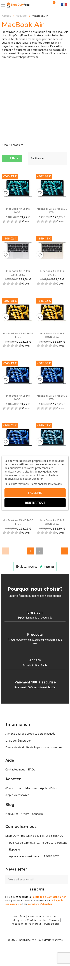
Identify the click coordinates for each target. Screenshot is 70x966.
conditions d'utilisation (40, 904)
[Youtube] (35, 950)
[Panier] (53, 4)
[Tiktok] (51, 950)
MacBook (21, 16)
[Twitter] (43, 950)
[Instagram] (27, 950)
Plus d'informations (16, 484)
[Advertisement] (35, 99)
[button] (48, 4)
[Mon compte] (58, 4)
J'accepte (35, 493)
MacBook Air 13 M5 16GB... (18, 210)
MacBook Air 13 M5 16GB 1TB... (52, 210)
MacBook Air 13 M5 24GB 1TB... (18, 272)
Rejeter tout (35, 503)
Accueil (6, 16)
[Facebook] (18, 950)
